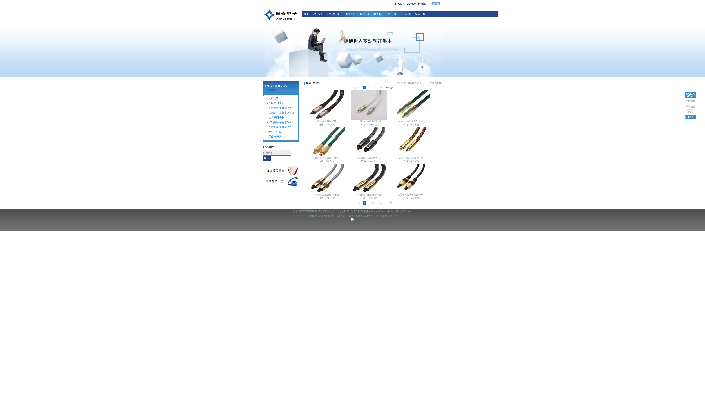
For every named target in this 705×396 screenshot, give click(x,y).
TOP (690, 117)
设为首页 (423, 3)
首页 (306, 14)
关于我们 (392, 14)
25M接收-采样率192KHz (282, 127)
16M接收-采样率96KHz (281, 122)
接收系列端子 (276, 117)
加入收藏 (411, 3)
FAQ (690, 112)
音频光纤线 (332, 14)
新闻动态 (364, 14)
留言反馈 (420, 14)
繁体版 (436, 3)
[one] (352, 49)
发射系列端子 (276, 103)
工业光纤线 (349, 14)
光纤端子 (317, 14)
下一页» (389, 87)
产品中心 (422, 82)
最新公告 (690, 106)
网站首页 (400, 3)
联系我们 (406, 14)
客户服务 (378, 14)
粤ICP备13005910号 (386, 215)
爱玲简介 (690, 101)
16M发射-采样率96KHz (281, 112)
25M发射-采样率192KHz (282, 108)
